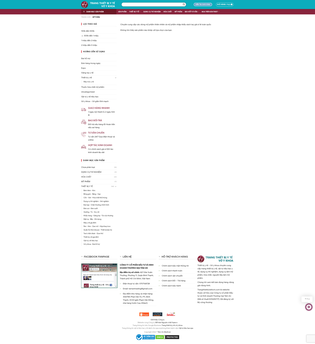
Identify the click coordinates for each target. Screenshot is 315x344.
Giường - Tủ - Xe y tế (91, 212)
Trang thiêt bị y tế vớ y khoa (172, 325)
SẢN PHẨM (122, 12)
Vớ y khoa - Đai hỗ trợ (92, 244)
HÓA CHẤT (167, 12)
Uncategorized (88, 92)
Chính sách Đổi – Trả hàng (173, 280)
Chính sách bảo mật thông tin (175, 266)
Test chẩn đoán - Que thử (93, 233)
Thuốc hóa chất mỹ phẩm (92, 87)
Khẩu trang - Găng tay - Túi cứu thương (98, 215)
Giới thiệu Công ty (157, 320)
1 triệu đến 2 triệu (89, 40)
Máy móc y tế (89, 82)
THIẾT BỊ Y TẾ (134, 12)
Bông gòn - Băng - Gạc (92, 194)
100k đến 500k (87, 31)
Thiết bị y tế (86, 77)
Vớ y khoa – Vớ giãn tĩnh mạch (95, 101)
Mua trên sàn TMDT (210, 12)
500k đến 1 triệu (91, 35)
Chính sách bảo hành (171, 286)
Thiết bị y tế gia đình (91, 237)
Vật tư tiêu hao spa (186, 328)
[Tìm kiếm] (184, 4)
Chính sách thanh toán (172, 270)
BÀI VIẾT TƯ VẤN (191, 12)
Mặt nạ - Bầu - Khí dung (92, 219)
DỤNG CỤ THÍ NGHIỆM (152, 12)
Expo (83, 68)
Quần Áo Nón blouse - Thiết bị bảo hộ (98, 230)
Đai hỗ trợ (85, 58)
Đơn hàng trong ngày (90, 63)
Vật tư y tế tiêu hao (89, 96)
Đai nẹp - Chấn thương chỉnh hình (96, 205)
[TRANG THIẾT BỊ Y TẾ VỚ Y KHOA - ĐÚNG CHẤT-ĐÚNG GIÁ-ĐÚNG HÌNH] (99, 4)
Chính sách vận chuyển (172, 276)
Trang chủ (85, 17)
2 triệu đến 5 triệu (89, 45)
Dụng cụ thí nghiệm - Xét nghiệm (96, 201)
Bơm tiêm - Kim (89, 190)
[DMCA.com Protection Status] (167, 337)
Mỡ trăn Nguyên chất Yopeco (166, 322)
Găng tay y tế (87, 73)
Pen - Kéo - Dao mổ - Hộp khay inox (97, 226)
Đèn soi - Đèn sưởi (91, 208)
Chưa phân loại (88, 167)
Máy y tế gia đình (90, 223)
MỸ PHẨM (178, 12)
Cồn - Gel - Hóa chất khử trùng (95, 197)
